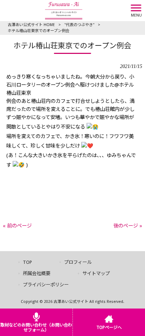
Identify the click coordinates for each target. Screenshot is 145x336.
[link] (72, 175)
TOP (27, 262)
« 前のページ (17, 226)
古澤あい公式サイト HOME (31, 25)
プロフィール (78, 262)
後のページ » (127, 226)
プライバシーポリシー (46, 284)
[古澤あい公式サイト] (63, 10)
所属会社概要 (36, 273)
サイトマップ (96, 273)
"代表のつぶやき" (79, 25)
